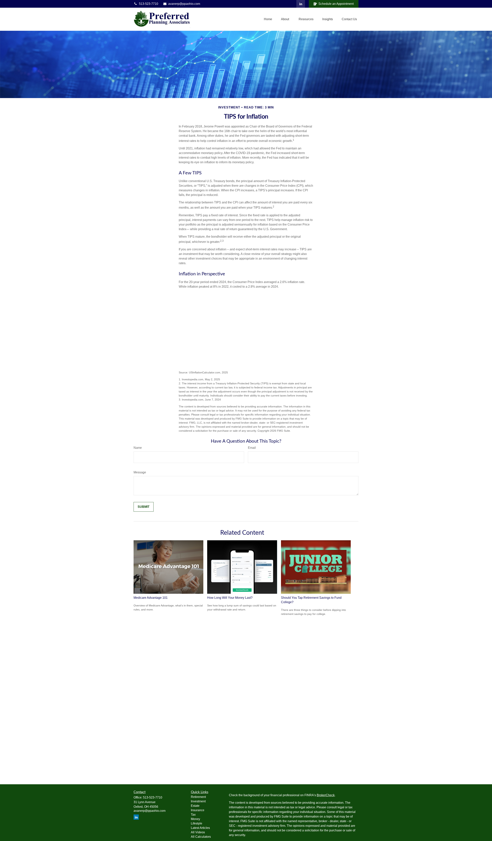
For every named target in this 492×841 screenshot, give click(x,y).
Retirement (198, 797)
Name (138, 447)
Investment (198, 801)
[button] (268, 19)
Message (140, 472)
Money (195, 819)
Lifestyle (196, 823)
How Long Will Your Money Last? (230, 597)
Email (252, 447)
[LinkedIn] (300, 4)
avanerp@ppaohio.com (184, 3)
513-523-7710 (148, 3)
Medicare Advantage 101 (151, 597)
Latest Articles (200, 827)
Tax (193, 814)
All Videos (198, 832)
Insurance (197, 810)
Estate (195, 805)
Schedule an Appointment (336, 3)
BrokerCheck (326, 795)
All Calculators (201, 836)
